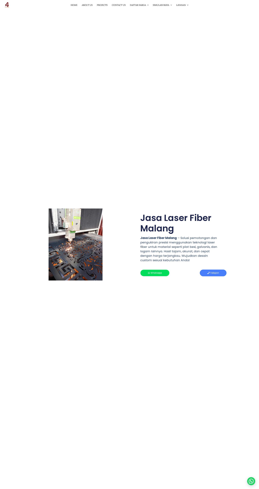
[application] (147, 5)
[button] (251, 481)
